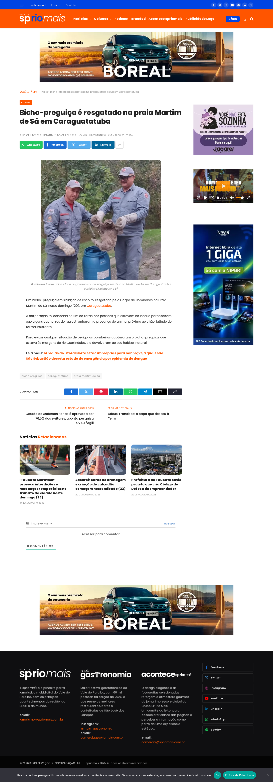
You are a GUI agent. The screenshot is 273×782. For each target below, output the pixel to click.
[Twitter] (6, 177)
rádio (233, 19)
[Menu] (22, 5)
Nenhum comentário (94, 135)
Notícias (80, 19)
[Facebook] (6, 167)
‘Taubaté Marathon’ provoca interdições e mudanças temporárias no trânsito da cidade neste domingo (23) (43, 489)
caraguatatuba (58, 376)
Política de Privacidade (239, 775)
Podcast (122, 19)
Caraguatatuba (99, 305)
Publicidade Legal (200, 19)
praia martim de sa (87, 376)
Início (44, 92)
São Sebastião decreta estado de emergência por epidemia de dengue (86, 358)
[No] (268, 775)
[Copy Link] (6, 218)
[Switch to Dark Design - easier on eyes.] (245, 19)
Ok (217, 775)
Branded (138, 19)
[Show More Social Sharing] (120, 145)
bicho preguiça (32, 376)
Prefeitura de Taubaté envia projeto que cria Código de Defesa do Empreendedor (156, 484)
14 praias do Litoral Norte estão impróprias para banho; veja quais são (103, 353)
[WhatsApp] (6, 198)
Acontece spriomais (165, 19)
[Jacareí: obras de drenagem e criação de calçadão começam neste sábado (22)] (100, 460)
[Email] (6, 208)
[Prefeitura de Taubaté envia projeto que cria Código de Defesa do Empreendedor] (156, 460)
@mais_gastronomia (96, 728)
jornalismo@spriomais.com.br (41, 720)
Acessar (169, 523)
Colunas (101, 19)
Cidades (25, 102)
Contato (71, 5)
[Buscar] (251, 18)
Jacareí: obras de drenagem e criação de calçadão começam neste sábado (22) (100, 484)
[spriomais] (42, 19)
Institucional (38, 5)
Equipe (55, 5)
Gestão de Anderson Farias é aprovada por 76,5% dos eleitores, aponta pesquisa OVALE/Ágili (60, 418)
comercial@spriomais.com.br (102, 737)
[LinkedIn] (6, 187)
